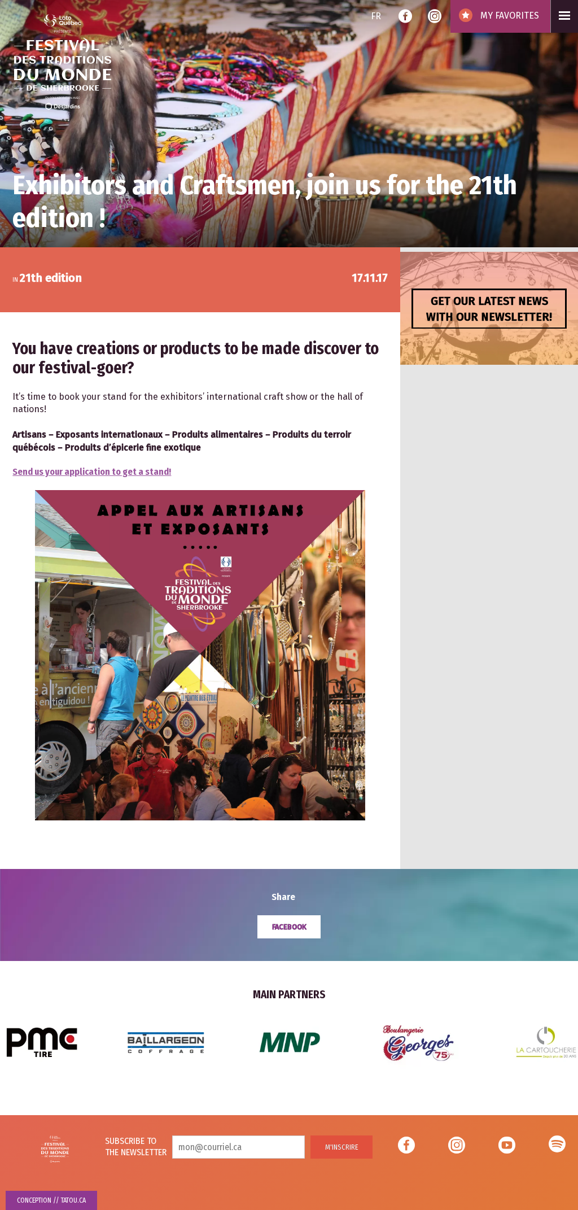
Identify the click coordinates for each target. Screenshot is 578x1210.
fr (376, 16)
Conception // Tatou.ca (51, 1200)
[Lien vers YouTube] (506, 1147)
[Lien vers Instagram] (434, 17)
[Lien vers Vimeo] (557, 1147)
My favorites (508, 15)
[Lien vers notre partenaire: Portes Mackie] (422, 1041)
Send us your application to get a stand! (91, 471)
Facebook (289, 927)
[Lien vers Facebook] (405, 17)
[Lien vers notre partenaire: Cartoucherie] (293, 1041)
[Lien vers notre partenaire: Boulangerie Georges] (165, 1041)
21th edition (51, 278)
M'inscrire (341, 1147)
